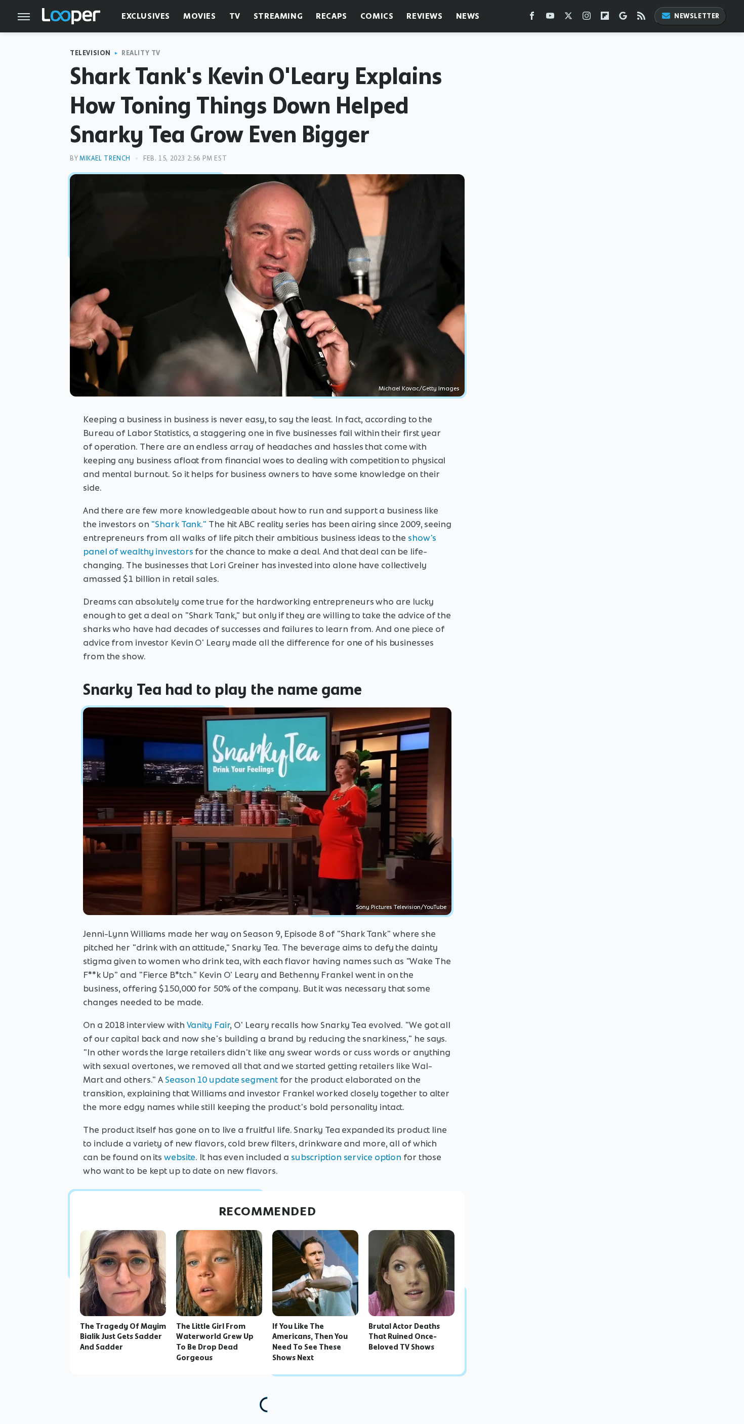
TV (234, 16)
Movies (199, 16)
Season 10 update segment (221, 1080)
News (468, 16)
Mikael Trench (105, 158)
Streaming (278, 16)
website (179, 1157)
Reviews (424, 16)
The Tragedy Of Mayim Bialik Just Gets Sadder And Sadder (123, 1337)
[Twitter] (568, 18)
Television (90, 53)
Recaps (331, 16)
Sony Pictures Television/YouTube (401, 907)
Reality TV (140, 53)
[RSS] (641, 18)
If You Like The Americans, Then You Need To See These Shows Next (310, 1342)
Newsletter (697, 16)
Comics (377, 16)
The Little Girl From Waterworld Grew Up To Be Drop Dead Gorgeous (215, 1342)
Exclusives (145, 16)
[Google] (623, 18)
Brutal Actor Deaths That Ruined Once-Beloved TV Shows (404, 1337)
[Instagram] (587, 18)
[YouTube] (550, 18)
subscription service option (346, 1157)
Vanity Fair (208, 1025)
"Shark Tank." (178, 524)
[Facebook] (532, 18)
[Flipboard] (605, 18)
